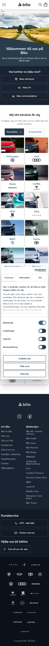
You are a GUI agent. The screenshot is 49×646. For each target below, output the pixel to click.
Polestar (36, 266)
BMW (12, 239)
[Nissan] (22, 603)
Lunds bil (30, 487)
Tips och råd (7, 440)
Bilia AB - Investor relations (34, 432)
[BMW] (9, 574)
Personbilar (12, 132)
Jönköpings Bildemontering (33, 462)
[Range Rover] (31, 613)
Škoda (12, 184)
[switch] (42, 331)
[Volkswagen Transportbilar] (13, 603)
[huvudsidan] (24, 404)
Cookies (4, 463)
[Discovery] (31, 622)
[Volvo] (13, 565)
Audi (36, 156)
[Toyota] (30, 574)
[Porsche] (18, 613)
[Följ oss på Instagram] (19, 416)
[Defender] (18, 622)
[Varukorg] (45, 4)
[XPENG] (35, 593)
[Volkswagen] (11, 584)
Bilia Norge (31, 452)
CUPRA (36, 184)
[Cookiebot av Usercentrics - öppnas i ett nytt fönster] (35, 270)
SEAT (12, 211)
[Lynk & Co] (35, 565)
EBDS (28, 482)
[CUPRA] (13, 593)
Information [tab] (24, 278)
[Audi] (22, 584)
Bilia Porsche (32, 448)
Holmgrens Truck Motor (34, 497)
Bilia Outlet (31, 438)
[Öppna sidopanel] (4, 5)
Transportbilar (35, 132)
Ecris (28, 468)
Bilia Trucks (31, 503)
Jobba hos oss (7, 450)
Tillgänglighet (7, 468)
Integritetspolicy (8, 459)
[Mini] (19, 574)
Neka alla (24, 374)
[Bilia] (24, 4)
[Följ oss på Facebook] (30, 416)
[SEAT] (23, 593)
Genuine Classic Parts (36, 477)
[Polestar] (24, 565)
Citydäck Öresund (35, 473)
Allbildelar (30, 457)
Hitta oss (5, 436)
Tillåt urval (24, 366)
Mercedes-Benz (12, 266)
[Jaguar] (24, 632)
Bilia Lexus (31, 443)
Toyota (36, 239)
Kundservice (7, 445)
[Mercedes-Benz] (40, 574)
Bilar (3, 11)
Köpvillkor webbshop (11, 454)
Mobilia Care (32, 491)
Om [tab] (40, 278)
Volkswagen (12, 156)
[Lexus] (34, 603)
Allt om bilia (6, 431)
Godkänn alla (25, 358)
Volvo (36, 211)
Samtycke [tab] (8, 278)
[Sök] (40, 4)
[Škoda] (36, 584)
